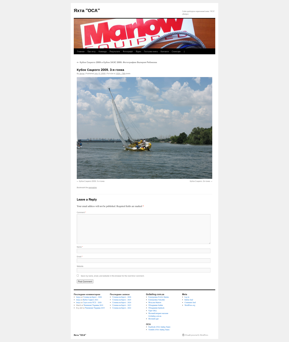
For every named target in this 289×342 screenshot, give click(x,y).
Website (80, 266)
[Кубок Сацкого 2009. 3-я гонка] (144, 128)
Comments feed (190, 302)
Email (80, 256)
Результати (115, 51)
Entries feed (189, 299)
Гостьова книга (151, 51)
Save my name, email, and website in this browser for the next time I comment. (112, 275)
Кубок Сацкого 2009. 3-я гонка (91, 181)
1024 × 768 (120, 73)
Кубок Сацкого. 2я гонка (200, 181)
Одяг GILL (152, 310)
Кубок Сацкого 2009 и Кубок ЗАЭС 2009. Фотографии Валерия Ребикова (117, 62)
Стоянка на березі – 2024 (121, 302)
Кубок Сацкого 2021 (90, 299)
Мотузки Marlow (154, 302)
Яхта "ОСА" (87, 10)
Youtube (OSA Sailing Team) (158, 329)
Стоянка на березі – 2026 (92, 297)
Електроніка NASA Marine (158, 297)
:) (184, 51)
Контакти (165, 51)
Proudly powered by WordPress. (196, 335)
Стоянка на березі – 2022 (121, 308)
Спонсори (176, 51)
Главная (80, 51)
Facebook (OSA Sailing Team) (159, 327)
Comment (81, 212)
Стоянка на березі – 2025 (121, 299)
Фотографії (128, 51)
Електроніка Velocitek (156, 299)
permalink (93, 187)
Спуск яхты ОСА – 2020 (92, 302)
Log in (187, 297)
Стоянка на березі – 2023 (121, 305)
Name (80, 246)
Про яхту (91, 51)
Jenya (81, 73)
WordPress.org (190, 305)
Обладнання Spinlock (156, 308)
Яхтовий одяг (153, 318)
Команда (103, 51)
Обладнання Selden (155, 305)
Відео (138, 51)
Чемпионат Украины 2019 (93, 305)
